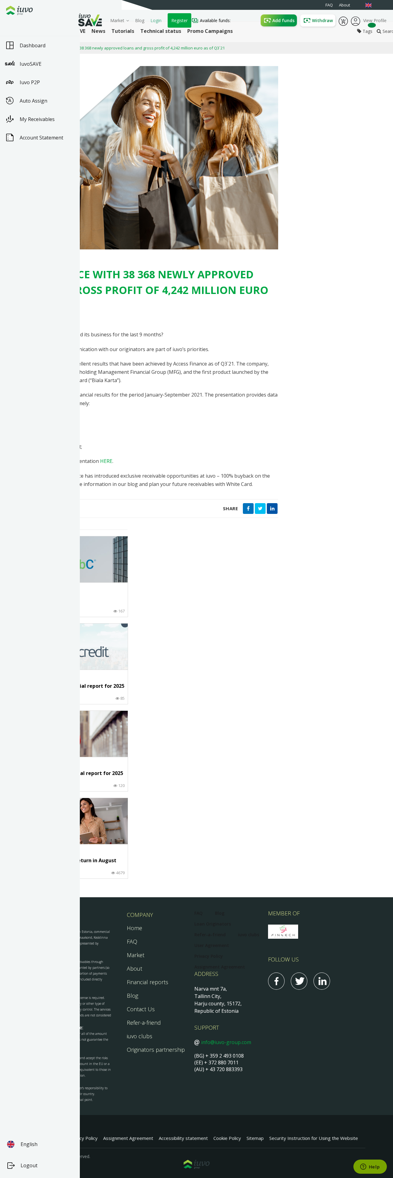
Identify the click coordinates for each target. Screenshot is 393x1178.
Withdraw (322, 20)
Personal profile (355, 20)
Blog (139, 20)
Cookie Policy (227, 1138)
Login (155, 20)
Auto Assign (33, 100)
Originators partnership (156, 1049)
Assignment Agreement (219, 967)
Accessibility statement (183, 1138)
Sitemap (255, 1138)
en (371, 5)
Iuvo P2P (30, 82)
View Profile (375, 20)
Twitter (299, 981)
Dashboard (32, 45)
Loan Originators (212, 924)
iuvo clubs (139, 1036)
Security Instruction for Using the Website (313, 1138)
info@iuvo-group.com (226, 1042)
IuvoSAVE (30, 64)
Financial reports (147, 982)
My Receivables (37, 119)
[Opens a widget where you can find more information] (370, 1167)
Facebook (276, 981)
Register (179, 20)
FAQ (132, 941)
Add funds (283, 20)
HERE (106, 461)
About (134, 968)
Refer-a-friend (144, 1022)
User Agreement (211, 945)
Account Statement (41, 137)
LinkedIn (321, 981)
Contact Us (141, 1009)
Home (134, 928)
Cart (343, 20)
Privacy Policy (208, 956)
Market (117, 20)
